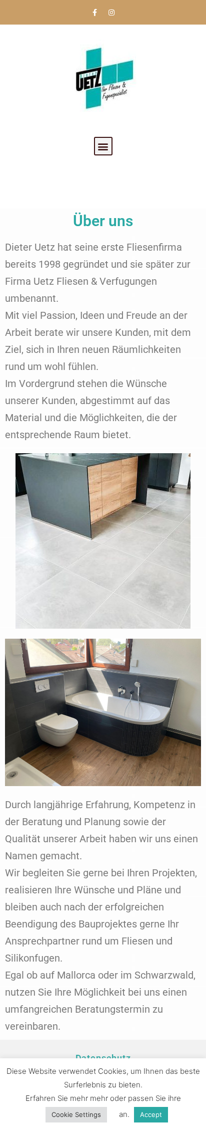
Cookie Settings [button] (76, 1114)
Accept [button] (151, 1114)
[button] (103, 146)
